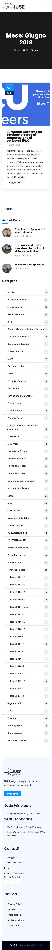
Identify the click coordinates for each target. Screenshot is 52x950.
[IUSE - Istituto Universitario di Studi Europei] (13, 5)
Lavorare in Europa (27, 451)
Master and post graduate (27, 481)
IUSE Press (27, 444)
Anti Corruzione (15, 920)
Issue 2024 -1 (28, 688)
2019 (25, 50)
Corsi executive (27, 351)
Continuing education (27, 344)
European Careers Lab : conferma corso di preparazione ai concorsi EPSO (25, 136)
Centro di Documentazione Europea (27, 329)
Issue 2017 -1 (28, 644)
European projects (27, 366)
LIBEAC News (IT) (27, 473)
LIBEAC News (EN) (27, 466)
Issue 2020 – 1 (28, 673)
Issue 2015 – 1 (28, 614)
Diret (39, 945)
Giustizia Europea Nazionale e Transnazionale (25, 427)
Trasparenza (14, 914)
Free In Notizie (27, 410)
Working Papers (28, 570)
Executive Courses (27, 381)
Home (17, 50)
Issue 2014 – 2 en (28, 607)
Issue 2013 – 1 (28, 584)
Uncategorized (27, 725)
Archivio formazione (27, 299)
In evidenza (27, 436)
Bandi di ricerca (27, 314)
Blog (27, 321)
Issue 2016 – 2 (28, 636)
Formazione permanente (27, 396)
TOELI (27, 710)
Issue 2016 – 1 (28, 629)
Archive (27, 292)
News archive (27, 510)
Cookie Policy (14, 909)
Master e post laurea (27, 488)
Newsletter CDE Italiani (27, 518)
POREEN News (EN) (27, 533)
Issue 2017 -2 (28, 651)
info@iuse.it (12, 858)
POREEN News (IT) (27, 540)
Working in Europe (27, 740)
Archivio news (27, 307)
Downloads (13, 925)
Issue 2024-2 (28, 696)
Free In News (27, 403)
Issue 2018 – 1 (28, 659)
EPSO (11, 144)
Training (27, 718)
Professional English (27, 547)
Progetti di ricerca (27, 555)
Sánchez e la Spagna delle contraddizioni (30, 231)
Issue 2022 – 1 (28, 681)
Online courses (27, 525)
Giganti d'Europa (27, 418)
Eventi (27, 373)
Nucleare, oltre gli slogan (29, 264)
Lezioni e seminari (27, 458)
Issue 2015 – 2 (28, 621)
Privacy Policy (14, 904)
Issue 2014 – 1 (28, 592)
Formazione (27, 388)
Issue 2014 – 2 (28, 599)
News (17, 144)
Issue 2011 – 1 (28, 577)
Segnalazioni (27, 703)
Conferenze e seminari (27, 336)
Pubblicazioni (27, 562)
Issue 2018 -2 (28, 666)
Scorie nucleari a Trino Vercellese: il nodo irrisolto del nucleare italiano (30, 248)
